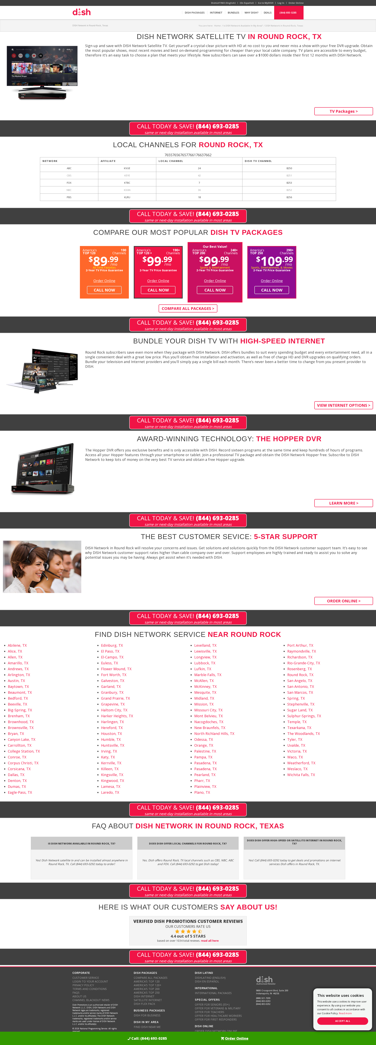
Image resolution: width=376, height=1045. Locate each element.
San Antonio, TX (300, 686)
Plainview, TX (205, 786)
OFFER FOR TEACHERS (209, 1012)
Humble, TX (111, 739)
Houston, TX (111, 733)
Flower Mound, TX (116, 668)
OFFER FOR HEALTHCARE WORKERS (218, 1016)
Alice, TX (15, 651)
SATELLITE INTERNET (148, 1000)
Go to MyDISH (265, 2)
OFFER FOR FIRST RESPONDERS (216, 1019)
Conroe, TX (17, 757)
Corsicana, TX (19, 768)
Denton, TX (17, 780)
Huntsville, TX (112, 745)
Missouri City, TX (208, 710)
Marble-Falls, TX (207, 674)
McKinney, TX (205, 686)
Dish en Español (207, 981)
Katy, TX (108, 757)
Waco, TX (295, 757)
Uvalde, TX (296, 745)
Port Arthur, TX (300, 645)
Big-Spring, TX (20, 710)
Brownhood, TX (21, 721)
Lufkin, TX (202, 668)
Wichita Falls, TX (301, 774)
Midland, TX (204, 698)
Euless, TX (109, 663)
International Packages (213, 993)
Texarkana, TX (299, 727)
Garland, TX (111, 686)
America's (144, 251)
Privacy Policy (83, 985)
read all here (210, 940)
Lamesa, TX (110, 786)
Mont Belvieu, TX (208, 716)
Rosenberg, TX (299, 668)
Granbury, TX (112, 692)
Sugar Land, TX (300, 710)
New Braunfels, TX (209, 727)
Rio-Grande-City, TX (303, 663)
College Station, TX (24, 751)
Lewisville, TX (205, 651)
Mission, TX (203, 704)
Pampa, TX (203, 757)
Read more (345, 1013)
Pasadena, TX (205, 763)
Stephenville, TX (300, 704)
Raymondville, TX (301, 651)
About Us (79, 996)
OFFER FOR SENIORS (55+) (212, 1004)
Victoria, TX (297, 751)
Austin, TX (16, 680)
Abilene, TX (17, 645)
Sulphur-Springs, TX (304, 716)
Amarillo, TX (18, 663)
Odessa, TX (203, 739)
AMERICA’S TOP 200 (147, 989)
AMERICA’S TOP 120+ (147, 985)
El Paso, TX (110, 651)
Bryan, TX (16, 733)
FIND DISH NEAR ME (147, 1027)
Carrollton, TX (19, 745)
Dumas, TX (17, 786)
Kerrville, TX (111, 763)
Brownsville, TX (20, 727)
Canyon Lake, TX (21, 739)
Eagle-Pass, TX (20, 792)
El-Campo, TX (112, 657)
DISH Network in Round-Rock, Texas (90, 25)
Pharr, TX (202, 780)
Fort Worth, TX (113, 674)
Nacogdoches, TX (208, 721)
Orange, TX (203, 745)
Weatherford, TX (301, 763)
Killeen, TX (109, 768)
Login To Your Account (90, 981)
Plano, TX (202, 792)
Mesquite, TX (205, 692)
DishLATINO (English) (223, 2)
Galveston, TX (112, 680)
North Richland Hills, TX (214, 733)
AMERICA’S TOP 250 (147, 992)
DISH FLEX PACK (144, 1004)
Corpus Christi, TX (23, 763)
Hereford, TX (112, 727)
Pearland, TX (204, 774)
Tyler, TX (294, 739)
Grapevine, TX (113, 704)
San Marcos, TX (300, 692)
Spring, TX (296, 698)
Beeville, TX (17, 704)
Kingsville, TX (112, 774)
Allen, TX (15, 657)
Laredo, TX (110, 792)
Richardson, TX (299, 657)
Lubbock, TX (204, 663)
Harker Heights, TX (117, 716)
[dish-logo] (81, 12)
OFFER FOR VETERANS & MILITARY (217, 1008)
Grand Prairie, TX (115, 698)
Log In (280, 2)
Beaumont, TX (20, 692)
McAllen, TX (204, 680)
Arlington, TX (19, 674)
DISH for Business (147, 1015)
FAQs (76, 992)
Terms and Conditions (89, 989)
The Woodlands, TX (303, 733)
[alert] (342, 1009)
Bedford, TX (18, 698)
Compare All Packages (150, 978)
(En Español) (247, 2)
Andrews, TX (18, 668)
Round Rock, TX (300, 674)
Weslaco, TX (297, 768)
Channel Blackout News (90, 1000)
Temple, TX (296, 721)
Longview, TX (205, 657)
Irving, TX (109, 751)
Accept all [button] (342, 1021)
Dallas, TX (16, 774)
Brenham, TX (19, 716)
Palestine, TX (205, 751)
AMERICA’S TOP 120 (147, 981)
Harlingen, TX (112, 721)
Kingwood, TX (112, 780)
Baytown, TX (18, 686)
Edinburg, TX (112, 645)
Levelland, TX (205, 645)
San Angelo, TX (299, 680)
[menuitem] (194, 12)
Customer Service (85, 978)
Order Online (296, 2)
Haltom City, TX (114, 710)
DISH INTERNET (144, 996)
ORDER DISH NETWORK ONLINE (216, 1031)
